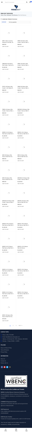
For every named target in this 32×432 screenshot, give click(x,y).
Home (2, 15)
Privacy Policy (4, 352)
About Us (3, 358)
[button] (5, 46)
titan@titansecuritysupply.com (13, 336)
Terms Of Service (5, 350)
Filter (3, 22)
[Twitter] (7, 367)
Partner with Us (4, 363)
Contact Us (3, 360)
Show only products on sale (9, 19)
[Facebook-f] (2, 367)
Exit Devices (15, 15)
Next (20, 325)
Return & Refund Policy (6, 347)
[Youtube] (4, 367)
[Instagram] (10, 367)
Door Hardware (7, 15)
